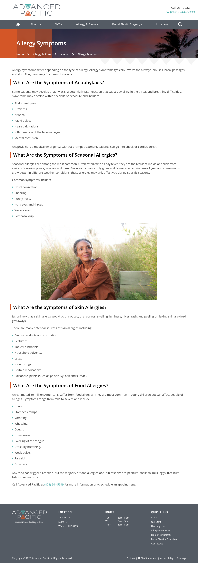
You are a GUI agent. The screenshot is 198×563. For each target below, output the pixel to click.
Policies (131, 558)
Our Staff (156, 521)
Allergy (64, 54)
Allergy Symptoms (161, 530)
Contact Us (157, 543)
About (34, 24)
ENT (57, 24)
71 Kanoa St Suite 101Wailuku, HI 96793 (68, 522)
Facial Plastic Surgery (126, 24)
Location (162, 24)
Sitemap (181, 558)
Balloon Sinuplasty (161, 534)
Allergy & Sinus (86, 24)
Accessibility (166, 558)
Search (180, 24)
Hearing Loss (158, 526)
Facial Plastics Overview (164, 539)
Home (18, 24)
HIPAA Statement (147, 558)
